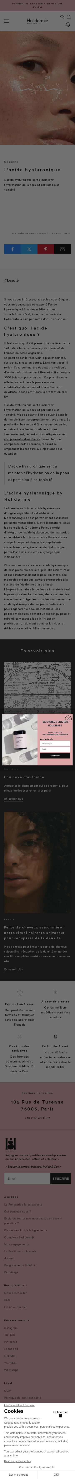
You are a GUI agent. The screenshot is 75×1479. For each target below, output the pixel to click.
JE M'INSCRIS (55, 756)
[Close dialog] (68, 718)
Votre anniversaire (46, 739)
